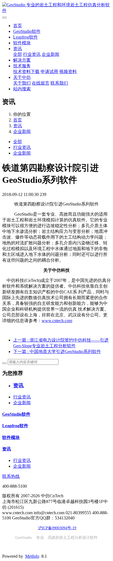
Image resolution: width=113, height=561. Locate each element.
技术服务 (22, 65)
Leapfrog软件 (25, 37)
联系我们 (59, 83)
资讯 (17, 48)
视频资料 (68, 71)
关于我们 (22, 83)
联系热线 (11, 476)
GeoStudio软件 (27, 31)
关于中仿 (22, 77)
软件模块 (22, 43)
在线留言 (40, 83)
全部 (17, 54)
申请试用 (49, 71)
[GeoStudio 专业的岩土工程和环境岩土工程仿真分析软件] (56, 8)
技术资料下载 (26, 71)
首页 (17, 25)
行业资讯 (32, 54)
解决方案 (22, 60)
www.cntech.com (57, 320)
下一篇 (57, 351)
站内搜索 (22, 88)
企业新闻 (50, 54)
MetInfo (32, 556)
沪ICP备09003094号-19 (57, 528)
